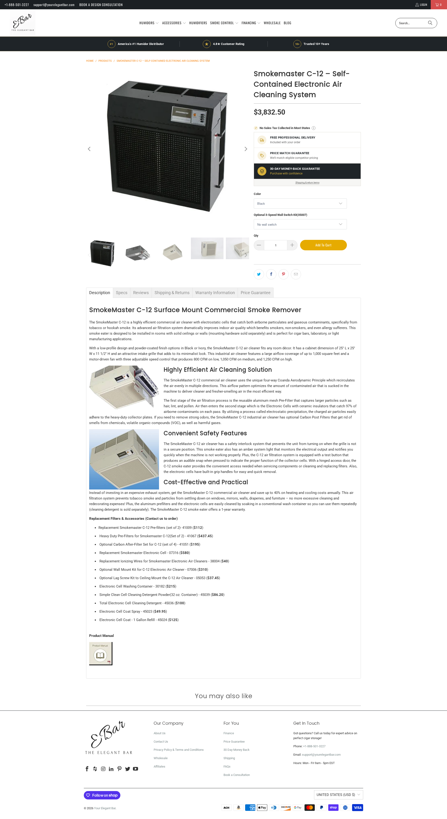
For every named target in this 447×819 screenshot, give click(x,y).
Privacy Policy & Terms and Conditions (179, 749)
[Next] (245, 149)
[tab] (99, 293)
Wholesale (161, 758)
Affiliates (159, 766)
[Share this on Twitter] (259, 274)
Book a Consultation (237, 775)
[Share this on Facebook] (271, 274)
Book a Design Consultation (101, 4)
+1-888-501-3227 (17, 4)
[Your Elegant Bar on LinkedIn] (111, 769)
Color (257, 194)
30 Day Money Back (237, 749)
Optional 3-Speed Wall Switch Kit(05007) (280, 215)
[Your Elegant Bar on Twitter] (127, 769)
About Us (160, 733)
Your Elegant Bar (104, 808)
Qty (256, 235)
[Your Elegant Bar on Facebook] (87, 769)
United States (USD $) (336, 795)
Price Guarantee (234, 741)
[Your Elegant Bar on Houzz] (95, 769)
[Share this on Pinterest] (283, 274)
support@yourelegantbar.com (54, 4)
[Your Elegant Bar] (22, 23)
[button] (149, 23)
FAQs (227, 766)
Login (423, 5)
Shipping (229, 758)
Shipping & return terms (307, 182)
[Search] (430, 23)
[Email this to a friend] (296, 274)
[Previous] (89, 149)
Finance (229, 733)
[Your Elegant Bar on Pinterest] (119, 769)
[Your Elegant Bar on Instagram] (103, 769)
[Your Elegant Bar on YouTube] (135, 769)
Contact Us (161, 741)
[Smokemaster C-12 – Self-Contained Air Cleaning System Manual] (100, 664)
